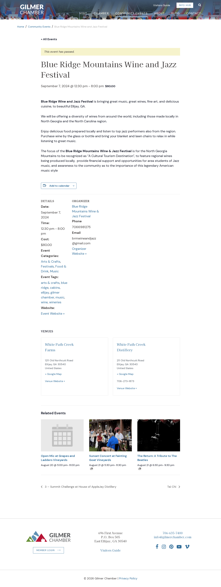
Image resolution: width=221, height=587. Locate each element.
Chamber (101, 13)
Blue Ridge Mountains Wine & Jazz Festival (85, 211)
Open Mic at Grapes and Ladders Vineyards (58, 458)
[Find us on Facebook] (157, 546)
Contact (193, 13)
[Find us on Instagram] (164, 546)
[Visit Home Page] (32, 9)
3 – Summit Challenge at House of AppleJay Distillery (80, 487)
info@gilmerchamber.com (172, 537)
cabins (55, 287)
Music (54, 271)
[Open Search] (199, 5)
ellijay (45, 292)
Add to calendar (59, 185)
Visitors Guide (161, 5)
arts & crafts (50, 283)
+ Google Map (53, 374)
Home (20, 26)
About (159, 13)
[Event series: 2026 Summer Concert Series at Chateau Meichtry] (140, 469)
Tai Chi (172, 487)
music (59, 297)
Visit (83, 13)
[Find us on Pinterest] (171, 546)
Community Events (131, 13)
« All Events (49, 39)
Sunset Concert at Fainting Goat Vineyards (108, 458)
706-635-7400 (173, 533)
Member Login (45, 550)
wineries (55, 302)
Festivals (47, 266)
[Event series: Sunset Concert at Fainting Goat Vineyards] (91, 469)
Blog (175, 13)
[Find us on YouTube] (179, 546)
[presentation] (62, 435)
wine (44, 302)
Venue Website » (55, 381)
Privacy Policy (128, 578)
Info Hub (185, 5)
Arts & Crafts (50, 261)
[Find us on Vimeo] (187, 546)
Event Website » (53, 313)
